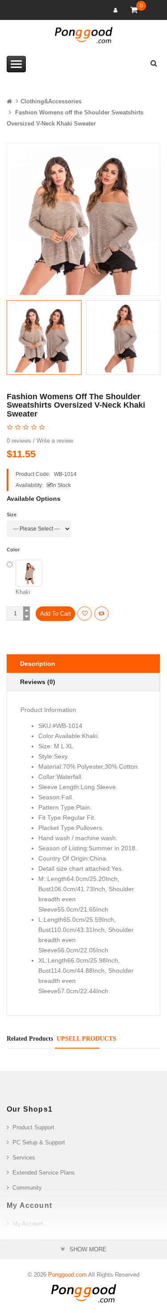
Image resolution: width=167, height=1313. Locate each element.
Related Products (30, 1038)
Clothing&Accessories (50, 101)
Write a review (55, 440)
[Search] (154, 61)
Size (11, 514)
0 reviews (19, 440)
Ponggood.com (67, 1274)
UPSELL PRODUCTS (86, 1038)
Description (37, 663)
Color (13, 549)
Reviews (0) (37, 681)
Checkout (24, 1238)
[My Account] (116, 10)
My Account (27, 1223)
